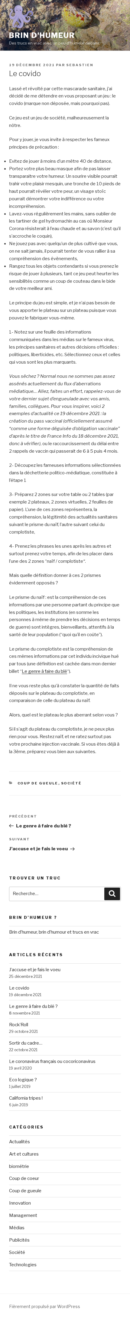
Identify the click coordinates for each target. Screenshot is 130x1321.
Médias (16, 1227)
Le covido (19, 988)
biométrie (19, 1166)
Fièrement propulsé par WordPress (44, 1306)
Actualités (19, 1141)
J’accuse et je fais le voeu (34, 969)
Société (71, 783)
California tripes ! (26, 1098)
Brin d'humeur (42, 35)
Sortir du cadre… (25, 1043)
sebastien (79, 65)
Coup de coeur (24, 1178)
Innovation (20, 1203)
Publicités (19, 1240)
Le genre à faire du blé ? (33, 1006)
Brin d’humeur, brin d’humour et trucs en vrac (54, 932)
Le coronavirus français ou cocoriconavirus (52, 1061)
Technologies (23, 1264)
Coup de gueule (38, 783)
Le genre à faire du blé (44, 671)
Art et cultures (24, 1154)
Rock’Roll (18, 1024)
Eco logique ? (23, 1079)
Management (23, 1215)
